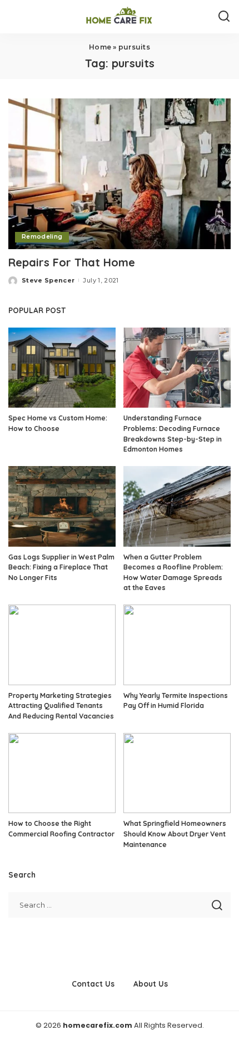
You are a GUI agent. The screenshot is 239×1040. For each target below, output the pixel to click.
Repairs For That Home (71, 262)
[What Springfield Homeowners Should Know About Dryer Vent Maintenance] (177, 773)
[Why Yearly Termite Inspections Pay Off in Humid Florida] (177, 645)
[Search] (224, 16)
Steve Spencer (48, 280)
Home (100, 47)
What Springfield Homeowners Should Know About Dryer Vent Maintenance (174, 833)
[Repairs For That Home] (119, 173)
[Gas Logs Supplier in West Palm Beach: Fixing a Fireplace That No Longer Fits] (62, 506)
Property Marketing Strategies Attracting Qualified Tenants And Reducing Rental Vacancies (61, 705)
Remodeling (42, 236)
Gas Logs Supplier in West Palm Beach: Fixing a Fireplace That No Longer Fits (61, 567)
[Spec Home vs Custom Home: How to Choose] (62, 368)
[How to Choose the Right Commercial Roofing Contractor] (62, 773)
